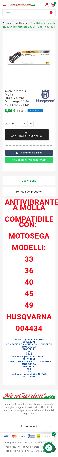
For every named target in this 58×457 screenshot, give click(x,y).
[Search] (51, 13)
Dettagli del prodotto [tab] (29, 191)
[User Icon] (47, 4)
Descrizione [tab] (29, 180)
